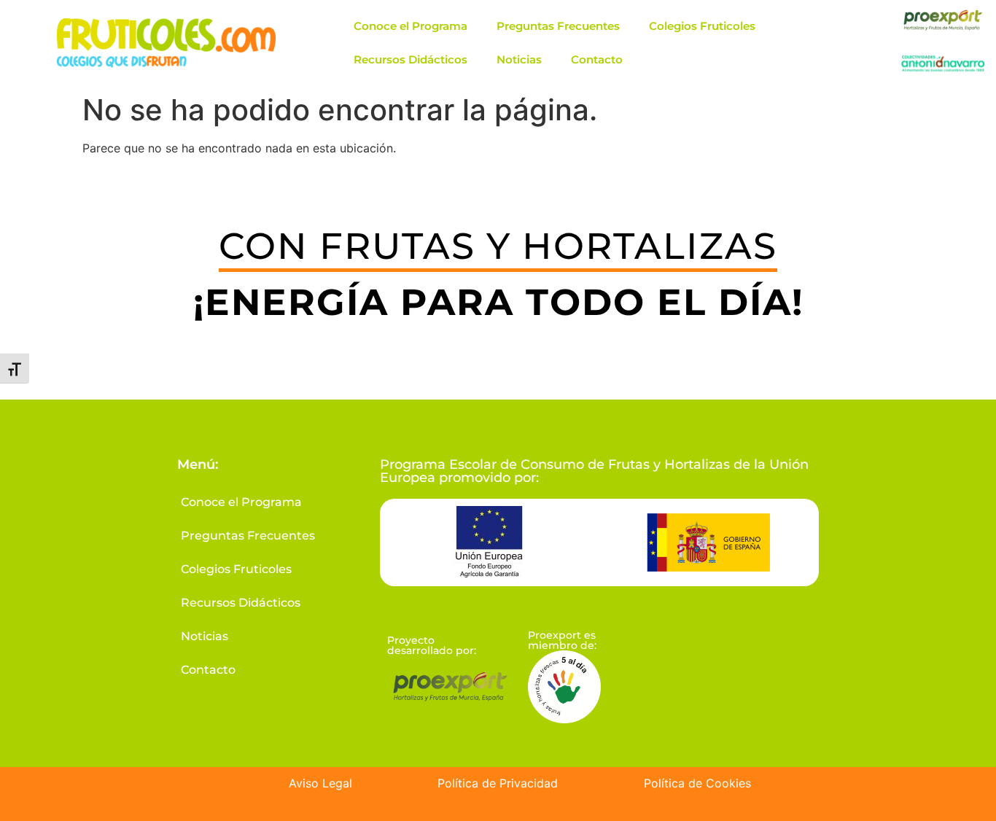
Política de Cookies (697, 783)
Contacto (597, 59)
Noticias (519, 59)
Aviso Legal (320, 783)
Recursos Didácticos (410, 59)
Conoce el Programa (410, 26)
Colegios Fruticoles (702, 26)
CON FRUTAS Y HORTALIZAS (498, 246)
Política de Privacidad (497, 783)
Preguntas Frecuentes (558, 26)
